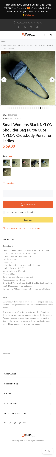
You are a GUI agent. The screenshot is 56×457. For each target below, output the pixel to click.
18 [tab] (40, 108)
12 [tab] (29, 108)
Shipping (10, 183)
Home (3, 41)
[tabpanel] (28, 78)
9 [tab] (23, 108)
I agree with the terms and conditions (21, 212)
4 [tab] (13, 108)
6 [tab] (17, 108)
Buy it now (28, 220)
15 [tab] (34, 108)
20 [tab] (44, 108)
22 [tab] (48, 108)
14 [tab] (32, 108)
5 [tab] (15, 108)
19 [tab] (42, 108)
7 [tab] (19, 108)
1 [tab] (8, 108)
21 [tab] (46, 108)
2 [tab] (10, 108)
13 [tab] (31, 108)
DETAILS (29, 15)
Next (52, 79)
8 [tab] (21, 108)
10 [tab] (25, 108)
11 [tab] (27, 108)
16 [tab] (36, 108)
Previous (4, 79)
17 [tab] (38, 108)
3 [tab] (12, 108)
